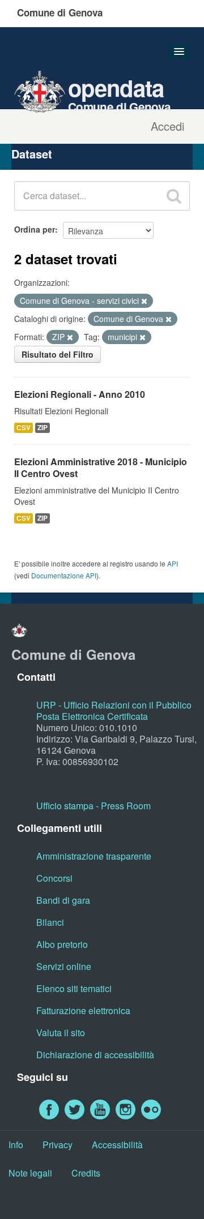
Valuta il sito (60, 1032)
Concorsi (54, 878)
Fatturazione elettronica (83, 1010)
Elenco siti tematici (74, 988)
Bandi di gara (63, 900)
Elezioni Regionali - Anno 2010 (79, 394)
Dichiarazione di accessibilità (95, 1054)
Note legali (30, 1172)
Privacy (57, 1144)
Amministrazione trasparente (93, 855)
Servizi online (63, 966)
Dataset (31, 153)
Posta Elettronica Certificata (92, 716)
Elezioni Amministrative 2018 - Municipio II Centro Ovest (100, 467)
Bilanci (50, 922)
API (172, 563)
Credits (85, 1172)
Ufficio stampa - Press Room (93, 805)
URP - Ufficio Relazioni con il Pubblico (114, 704)
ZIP (42, 427)
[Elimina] (144, 301)
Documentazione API (63, 575)
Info (15, 1144)
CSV (23, 427)
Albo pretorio (62, 944)
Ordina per (34, 229)
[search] (174, 195)
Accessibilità (117, 1144)
